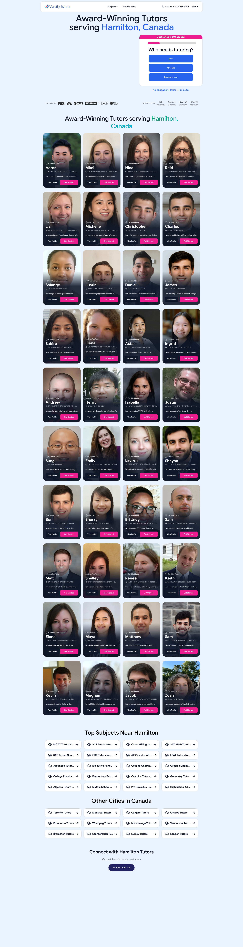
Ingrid (170, 344)
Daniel (131, 285)
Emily (90, 461)
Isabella (132, 402)
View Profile (52, 182)
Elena (90, 343)
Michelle (93, 226)
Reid (169, 168)
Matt (50, 578)
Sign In (195, 6)
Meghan (92, 695)
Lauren (131, 460)
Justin (91, 285)
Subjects (112, 6)
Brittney (132, 519)
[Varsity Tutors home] (57, 7)
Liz (48, 226)
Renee (131, 578)
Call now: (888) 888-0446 (177, 6)
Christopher (136, 226)
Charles (172, 226)
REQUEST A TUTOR (121, 867)
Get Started (69, 182)
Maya (90, 637)
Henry (91, 402)
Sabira (51, 344)
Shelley (92, 578)
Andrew (53, 402)
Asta (129, 344)
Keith (170, 578)
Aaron (51, 168)
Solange (53, 285)
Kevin (51, 695)
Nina (129, 168)
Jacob (130, 695)
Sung (50, 461)
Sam (169, 519)
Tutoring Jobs (128, 6)
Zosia (170, 695)
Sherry (91, 519)
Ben (49, 519)
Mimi (89, 168)
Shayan (171, 461)
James (171, 285)
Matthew (133, 637)
